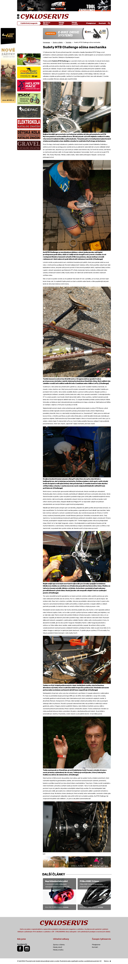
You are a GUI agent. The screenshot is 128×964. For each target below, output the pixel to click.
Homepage (46, 42)
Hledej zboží (61, 23)
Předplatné (91, 23)
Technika (68, 42)
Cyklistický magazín (29, 23)
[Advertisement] (29, 39)
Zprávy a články (46, 23)
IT (101, 961)
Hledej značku (75, 23)
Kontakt (102, 23)
